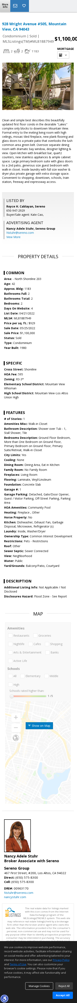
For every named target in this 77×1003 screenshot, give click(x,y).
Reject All (64, 986)
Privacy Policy (61, 960)
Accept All (63, 995)
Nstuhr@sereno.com (20, 233)
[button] (4, 998)
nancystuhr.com (15, 897)
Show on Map (40, 726)
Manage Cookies (39, 986)
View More (13, 237)
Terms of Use (18, 964)
